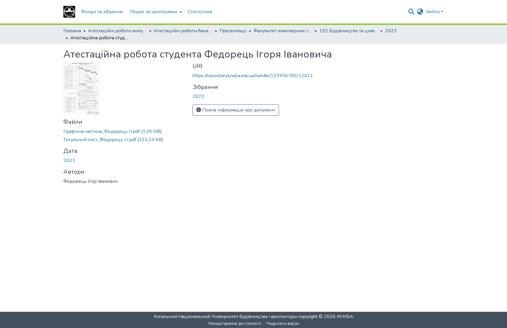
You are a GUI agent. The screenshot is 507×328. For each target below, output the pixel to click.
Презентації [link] (232, 31)
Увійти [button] (433, 12)
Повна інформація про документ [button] (238, 110)
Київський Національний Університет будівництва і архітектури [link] (226, 316)
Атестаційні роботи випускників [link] (117, 31)
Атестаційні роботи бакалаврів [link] (183, 31)
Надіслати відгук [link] (283, 323)
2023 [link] (391, 31)
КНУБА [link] (345, 316)
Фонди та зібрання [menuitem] (102, 12)
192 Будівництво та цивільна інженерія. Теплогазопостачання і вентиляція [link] (348, 31)
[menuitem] (155, 11)
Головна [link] (72, 31)
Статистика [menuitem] (200, 12)
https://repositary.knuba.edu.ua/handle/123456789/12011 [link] (252, 75)
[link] (124, 131)
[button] (69, 12)
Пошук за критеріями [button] (153, 12)
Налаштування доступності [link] (234, 323)
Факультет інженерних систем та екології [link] (283, 31)
